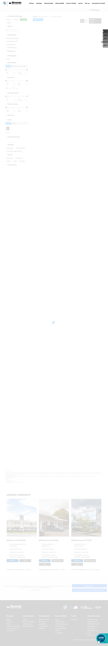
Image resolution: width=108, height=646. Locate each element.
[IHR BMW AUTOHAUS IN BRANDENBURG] (12, 3)
